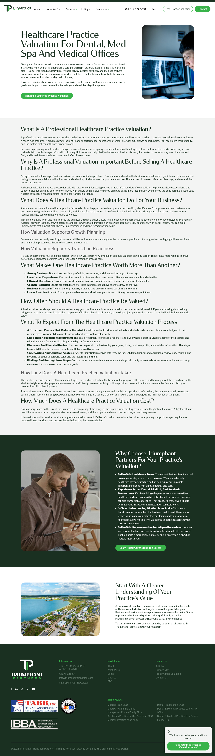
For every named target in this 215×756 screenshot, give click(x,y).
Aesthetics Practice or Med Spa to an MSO (130, 716)
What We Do (53, 9)
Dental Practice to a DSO (170, 704)
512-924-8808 (67, 673)
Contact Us (162, 677)
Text (154, 9)
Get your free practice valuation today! (188, 746)
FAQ (110, 681)
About (37, 9)
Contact (202, 8)
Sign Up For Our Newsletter (74, 682)
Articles (160, 666)
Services (70, 9)
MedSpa (112, 677)
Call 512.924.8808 (135, 9)
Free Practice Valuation (177, 8)
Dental (111, 673)
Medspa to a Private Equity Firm (125, 712)
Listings (85, 9)
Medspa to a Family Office (121, 708)
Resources (101, 9)
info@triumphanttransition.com (76, 677)
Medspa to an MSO (118, 704)
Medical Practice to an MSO (123, 719)
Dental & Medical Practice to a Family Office (177, 710)
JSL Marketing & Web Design (113, 748)
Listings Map (162, 669)
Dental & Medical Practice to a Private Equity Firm (177, 717)
